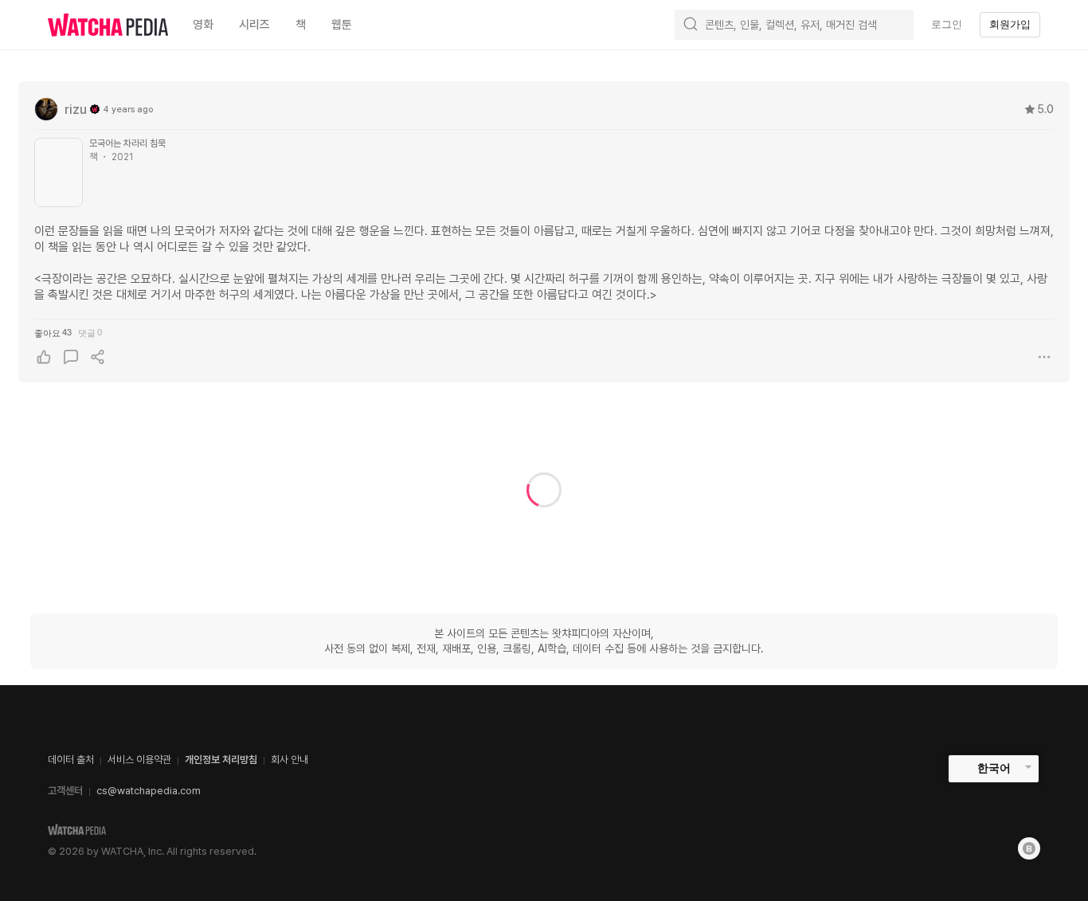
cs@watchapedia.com (148, 791)
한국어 (994, 768)
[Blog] (1029, 848)
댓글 (90, 332)
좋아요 (53, 332)
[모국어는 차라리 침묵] (58, 172)
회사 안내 (289, 760)
